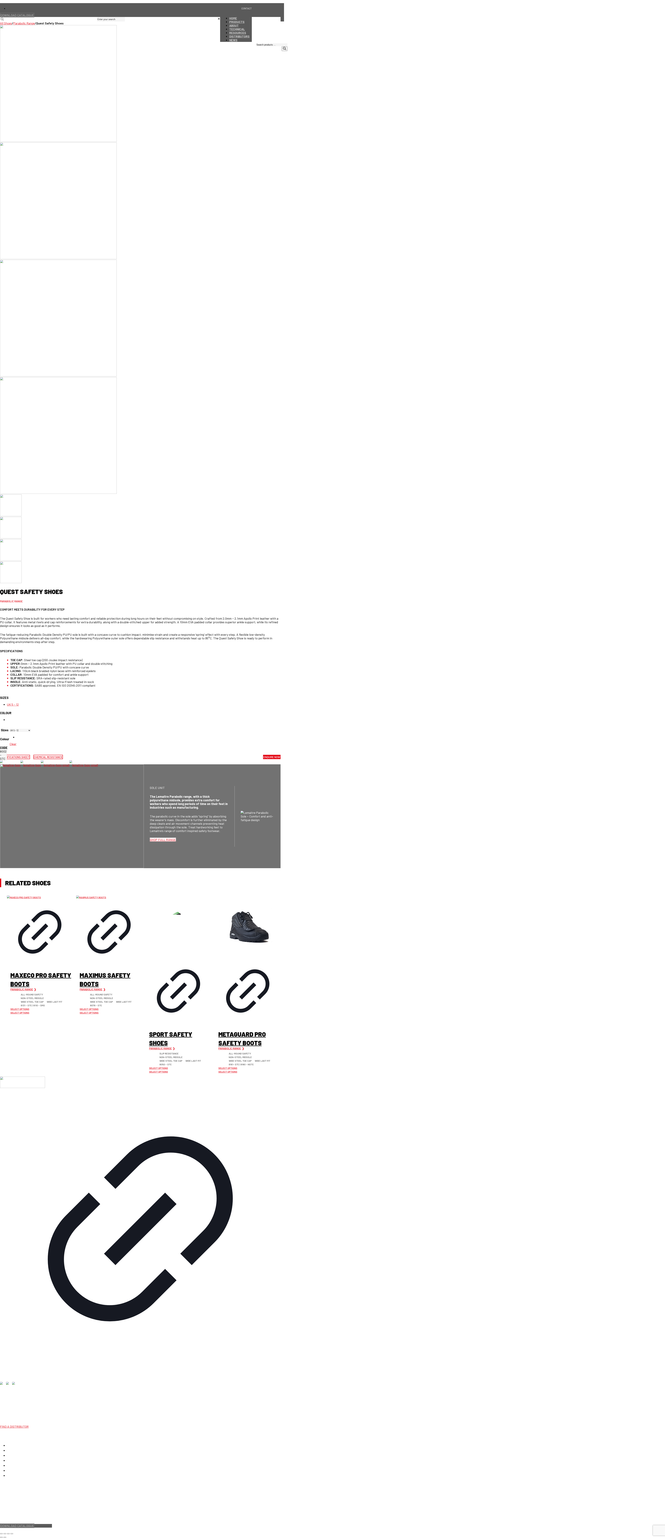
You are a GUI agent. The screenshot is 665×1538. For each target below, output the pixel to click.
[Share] (8, 1533)
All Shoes (6, 23)
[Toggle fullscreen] (4, 1533)
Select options (19, 1009)
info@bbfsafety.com (13, 1405)
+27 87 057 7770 (10, 1402)
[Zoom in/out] (1, 1533)
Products (13, 1450)
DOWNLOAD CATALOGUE (17, 15)
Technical (13, 1460)
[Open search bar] (285, 40)
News (10, 1475)
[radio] (23, 737)
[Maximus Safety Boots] (109, 897)
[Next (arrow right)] (4, 1537)
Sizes (4, 698)
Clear (13, 744)
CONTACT (246, 8)
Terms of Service (29, 1515)
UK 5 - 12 (13, 704)
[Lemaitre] (49, 765)
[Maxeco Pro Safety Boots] (40, 897)
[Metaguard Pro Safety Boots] (248, 927)
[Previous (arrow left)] (1, 1537)
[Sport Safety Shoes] (178, 927)
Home (11, 1445)
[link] (219, 19)
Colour (5, 713)
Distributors (15, 1470)
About (11, 1455)
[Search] (284, 48)
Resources (14, 1465)
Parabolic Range (24, 23)
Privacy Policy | (9, 1515)
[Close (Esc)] (11, 1533)
